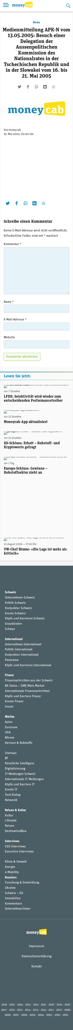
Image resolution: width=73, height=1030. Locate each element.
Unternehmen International (23, 644)
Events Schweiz (15, 613)
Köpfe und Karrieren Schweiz (25, 618)
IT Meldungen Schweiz (20, 774)
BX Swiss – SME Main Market (24, 685)
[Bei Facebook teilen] (28, 87)
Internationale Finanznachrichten (27, 691)
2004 (41, 1015)
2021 (43, 1004)
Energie (10, 867)
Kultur (9, 815)
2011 (51, 1010)
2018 (67, 1004)
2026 (4, 1004)
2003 (49, 1015)
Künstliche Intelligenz (19, 763)
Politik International (18, 649)
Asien (8, 722)
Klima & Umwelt (16, 861)
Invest (9, 706)
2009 (67, 1010)
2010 (59, 1010)
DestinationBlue (16, 831)
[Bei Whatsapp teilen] (36, 87)
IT (6, 758)
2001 (65, 1015)
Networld (11, 800)
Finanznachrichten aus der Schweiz (29, 680)
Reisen (9, 826)
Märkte (9, 716)
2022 (35, 1004)
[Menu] (6, 5)
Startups (11, 753)
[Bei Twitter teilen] (19, 87)
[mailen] (53, 87)
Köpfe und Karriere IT (20, 784)
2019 (59, 1004)
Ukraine (10, 888)
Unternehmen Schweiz (20, 597)
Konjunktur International (22, 654)
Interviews (12, 841)
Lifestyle (11, 820)
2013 (35, 1010)
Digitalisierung (15, 768)
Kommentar (12, 244)
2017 (4, 1010)
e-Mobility (12, 872)
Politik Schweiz (15, 603)
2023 (28, 1004)
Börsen (9, 737)
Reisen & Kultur (15, 810)
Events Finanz (14, 701)
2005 (32, 1015)
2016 (12, 1010)
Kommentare (13, 903)
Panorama (11, 660)
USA (8, 732)
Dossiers (11, 877)
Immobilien (12, 898)
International (14, 639)
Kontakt (36, 966)
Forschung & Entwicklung (22, 882)
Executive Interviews (19, 851)
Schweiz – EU (14, 893)
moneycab (15, 130)
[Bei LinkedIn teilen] (45, 87)
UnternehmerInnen (17, 908)
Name (9, 302)
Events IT (11, 789)
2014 (27, 1010)
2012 (43, 1010)
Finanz (9, 675)
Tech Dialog (12, 795)
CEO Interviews (15, 846)
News (36, 22)
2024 (20, 1004)
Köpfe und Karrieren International (28, 665)
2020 (51, 1004)
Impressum (36, 946)
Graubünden (13, 623)
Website (9, 337)
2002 (57, 1015)
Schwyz (10, 629)
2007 (16, 1015)
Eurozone (11, 727)
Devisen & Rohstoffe (18, 743)
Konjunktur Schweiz (18, 608)
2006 (24, 1015)
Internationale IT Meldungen (24, 779)
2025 (12, 1004)
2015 (20, 1010)
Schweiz (10, 592)
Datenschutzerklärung (37, 956)
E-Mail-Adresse (15, 319)
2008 (8, 1015)
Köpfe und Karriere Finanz (23, 696)
